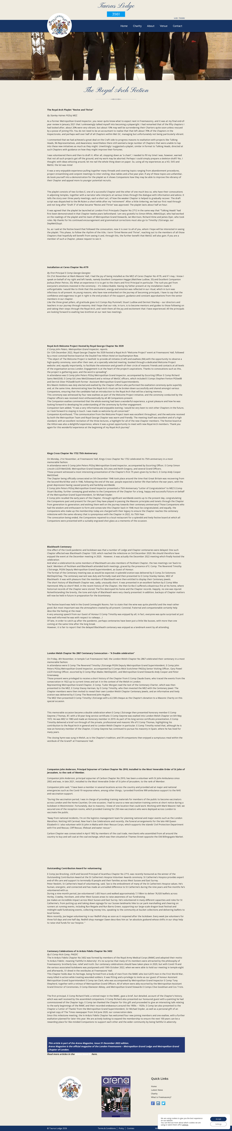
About (150, 26)
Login (176, 18)
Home (124, 26)
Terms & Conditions (107, 1128)
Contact (177, 26)
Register (182, 18)
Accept (218, 1119)
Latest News (157, 1090)
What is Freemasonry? (161, 1097)
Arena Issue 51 (83, 1054)
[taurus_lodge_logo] (59, 25)
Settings (218, 1124)
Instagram (158, 1103)
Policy (121, 1128)
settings (185, 1125)
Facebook (153, 1103)
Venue (163, 26)
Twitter (163, 1103)
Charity (137, 26)
